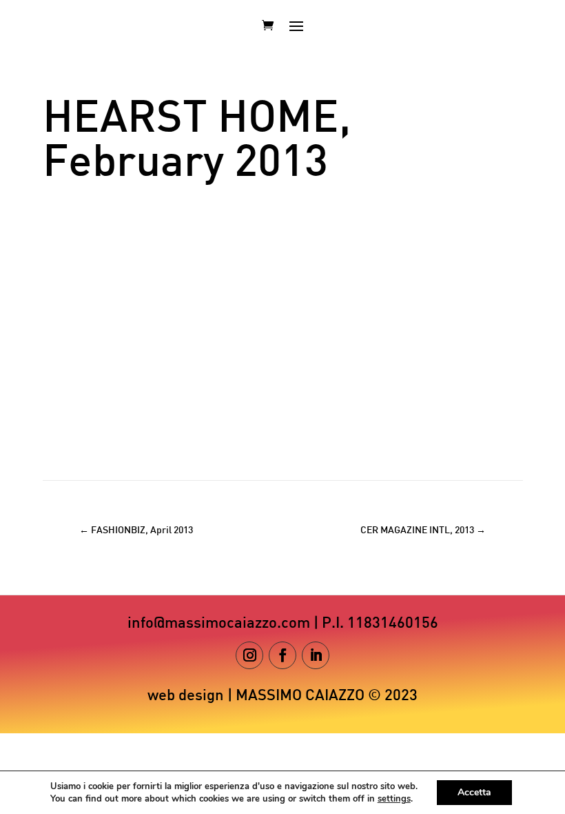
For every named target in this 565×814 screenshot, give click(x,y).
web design (185, 696)
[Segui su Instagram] (249, 655)
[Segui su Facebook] (282, 655)
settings (394, 799)
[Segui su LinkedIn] (315, 655)
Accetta (474, 792)
